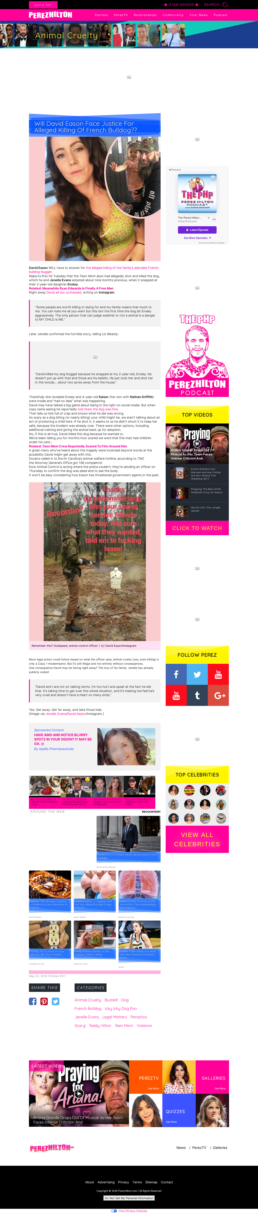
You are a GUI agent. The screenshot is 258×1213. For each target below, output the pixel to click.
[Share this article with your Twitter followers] (55, 1001)
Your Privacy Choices (133, 1211)
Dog (125, 999)
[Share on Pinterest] (44, 1001)
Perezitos (139, 1017)
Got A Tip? (43, 5)
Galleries (220, 1148)
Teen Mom (124, 1025)
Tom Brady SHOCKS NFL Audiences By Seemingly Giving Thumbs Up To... (75, 802)
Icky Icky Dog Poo (121, 1008)
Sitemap (151, 1182)
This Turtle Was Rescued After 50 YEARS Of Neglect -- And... (44, 802)
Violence (144, 1025)
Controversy (173, 15)
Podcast (221, 15)
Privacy (123, 1182)
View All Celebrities (197, 839)
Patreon (101, 15)
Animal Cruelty (88, 999)
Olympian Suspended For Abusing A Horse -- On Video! (138, 802)
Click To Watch (197, 528)
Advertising (106, 1182)
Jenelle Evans (55, 714)
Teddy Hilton (100, 1025)
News (181, 1148)
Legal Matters (114, 1017)
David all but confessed (64, 292)
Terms (137, 1182)
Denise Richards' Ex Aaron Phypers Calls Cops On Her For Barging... (107, 802)
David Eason (76, 714)
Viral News (199, 15)
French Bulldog (88, 1008)
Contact (167, 1182)
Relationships (145, 15)
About (89, 1182)
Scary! (80, 1025)
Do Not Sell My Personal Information (129, 1198)
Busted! (111, 999)
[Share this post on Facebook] (33, 1001)
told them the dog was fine (98, 409)
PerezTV (121, 15)
